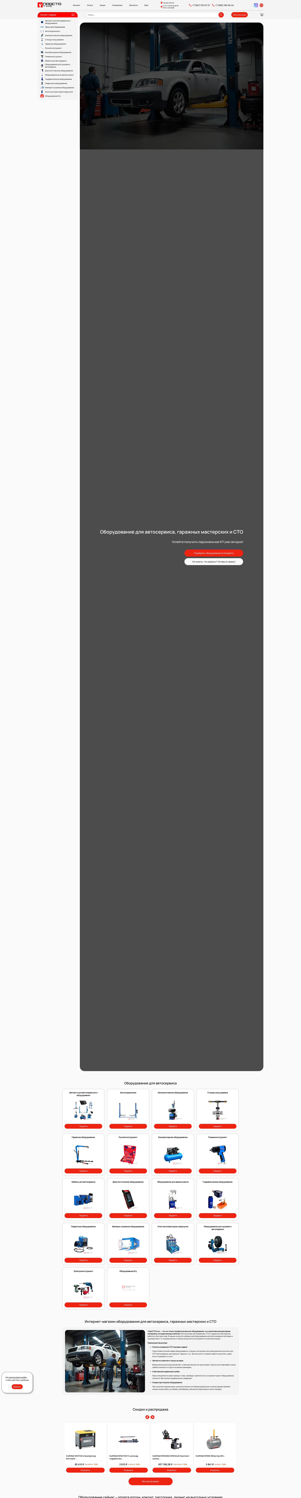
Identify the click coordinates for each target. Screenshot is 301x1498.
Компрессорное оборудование (58, 52)
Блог (147, 5)
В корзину (85, 1470)
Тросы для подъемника (55, 27)
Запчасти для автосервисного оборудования (58, 22)
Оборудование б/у (53, 96)
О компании (117, 5)
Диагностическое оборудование (59, 70)
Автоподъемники (52, 31)
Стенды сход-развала (54, 39)
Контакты (133, 5)
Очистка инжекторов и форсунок (59, 92)
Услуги (90, 5)
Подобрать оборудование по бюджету (214, 553)
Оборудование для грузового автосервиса (57, 65)
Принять (17, 1386)
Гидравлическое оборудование (58, 79)
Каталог (76, 5)
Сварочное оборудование (56, 83)
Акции (102, 5)
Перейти (83, 1126)
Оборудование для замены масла (59, 75)
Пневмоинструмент (53, 56)
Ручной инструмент (53, 48)
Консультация (239, 15)
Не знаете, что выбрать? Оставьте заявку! (214, 561)
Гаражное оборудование (55, 44)
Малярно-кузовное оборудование (59, 87)
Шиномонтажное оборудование (58, 35)
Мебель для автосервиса (55, 61)
